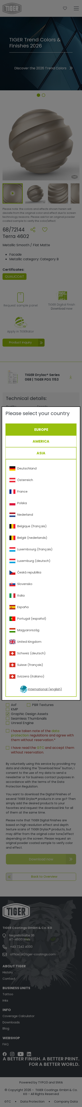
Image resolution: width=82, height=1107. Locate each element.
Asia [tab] (41, 453)
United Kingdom (29, 642)
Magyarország (28, 630)
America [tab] (41, 441)
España (23, 607)
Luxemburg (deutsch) (33, 561)
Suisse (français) (30, 665)
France (22, 491)
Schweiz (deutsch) (31, 653)
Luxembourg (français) (35, 549)
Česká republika (29, 572)
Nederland (25, 515)
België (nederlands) (32, 538)
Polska (22, 503)
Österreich (25, 480)
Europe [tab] (41, 429)
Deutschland (27, 468)
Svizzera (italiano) (30, 676)
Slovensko (24, 584)
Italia (21, 595)
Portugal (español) (31, 619)
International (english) (45, 689)
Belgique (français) (32, 526)
